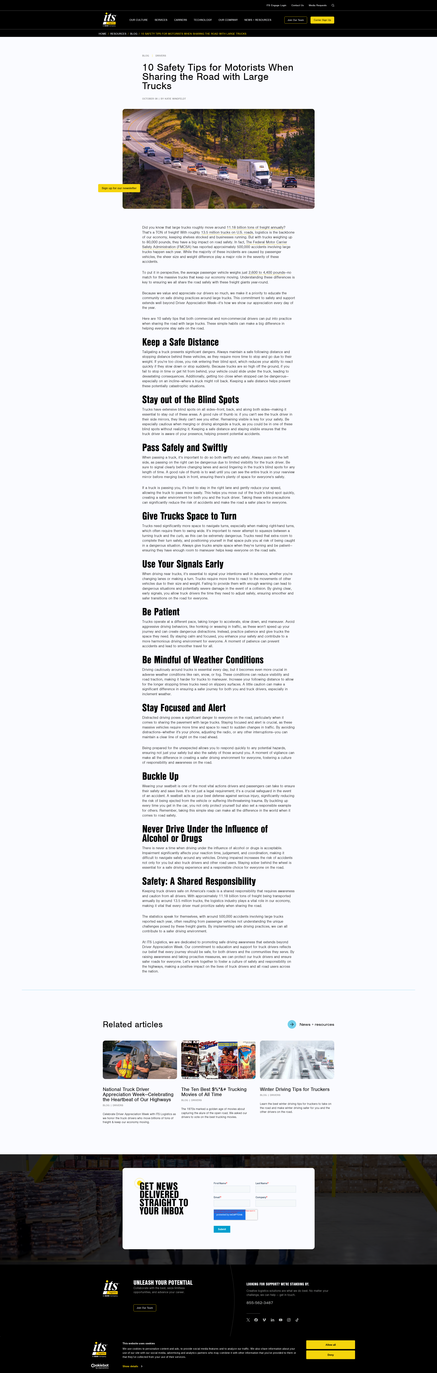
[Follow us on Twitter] (248, 1320)
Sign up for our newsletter (119, 188)
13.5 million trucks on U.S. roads (227, 232)
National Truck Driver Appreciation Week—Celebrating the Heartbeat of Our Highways (138, 1094)
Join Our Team (296, 20)
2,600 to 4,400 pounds (267, 272)
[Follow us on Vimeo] (264, 1320)
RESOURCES (118, 34)
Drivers (161, 55)
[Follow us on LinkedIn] (272, 1320)
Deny (331, 1354)
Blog (145, 55)
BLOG (133, 34)
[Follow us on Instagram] (289, 1320)
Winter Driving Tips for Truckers (295, 1089)
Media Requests (318, 5)
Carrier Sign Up (322, 20)
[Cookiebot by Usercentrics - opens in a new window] (100, 1366)
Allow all (331, 1344)
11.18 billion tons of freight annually (255, 227)
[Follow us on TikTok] (297, 1320)
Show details (130, 1366)
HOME (103, 34)
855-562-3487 (259, 1302)
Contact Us (297, 5)
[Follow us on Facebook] (256, 1320)
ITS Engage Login (276, 5)
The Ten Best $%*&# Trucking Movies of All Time (213, 1091)
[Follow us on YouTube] (281, 1320)
